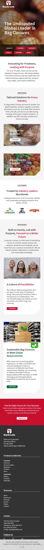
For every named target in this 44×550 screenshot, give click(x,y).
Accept (22, 547)
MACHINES (32, 48)
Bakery (6, 476)
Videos (6, 504)
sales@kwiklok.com (15, 529)
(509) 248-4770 (17, 525)
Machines (7, 467)
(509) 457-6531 (12, 527)
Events (6, 502)
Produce (7, 478)
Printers (6, 469)
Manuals (7, 500)
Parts (5, 471)
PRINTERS (18, 53)
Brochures (7, 498)
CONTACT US (22, 418)
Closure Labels (9, 465)
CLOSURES (21, 48)
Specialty (7, 481)
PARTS (28, 53)
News (5, 495)
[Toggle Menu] (41, 4)
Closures (7, 463)
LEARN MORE (12, 308)
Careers (6, 506)
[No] (41, 545)
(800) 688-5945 (9, 523)
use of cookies (36, 544)
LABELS (8, 53)
